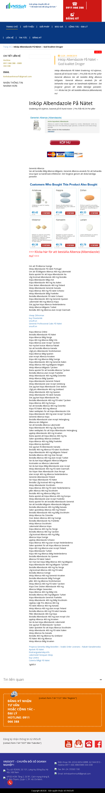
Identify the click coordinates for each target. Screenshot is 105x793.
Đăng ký (37, 37)
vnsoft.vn (33, 321)
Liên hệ (9, 37)
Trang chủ (12, 26)
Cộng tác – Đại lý (78, 26)
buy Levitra (34, 657)
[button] (101, 679)
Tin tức (23, 37)
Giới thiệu (28, 26)
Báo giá (59, 26)
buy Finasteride (35, 318)
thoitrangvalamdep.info (39, 652)
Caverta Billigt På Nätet (39, 660)
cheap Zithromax (36, 315)
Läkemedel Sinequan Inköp (41, 655)
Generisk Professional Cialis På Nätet (45, 323)
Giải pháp (44, 26)
